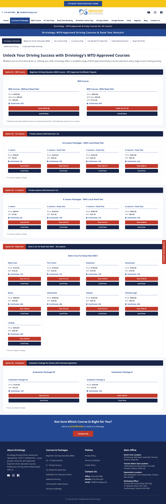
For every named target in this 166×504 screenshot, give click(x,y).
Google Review (117, 20)
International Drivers (120, 41)
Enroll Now (43, 113)
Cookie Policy (90, 465)
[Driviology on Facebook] (161, 12)
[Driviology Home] (91, 14)
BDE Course (36, 20)
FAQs (129, 20)
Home (6, 20)
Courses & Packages (19, 20)
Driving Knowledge (54, 488)
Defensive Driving (11, 46)
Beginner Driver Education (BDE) (37, 41)
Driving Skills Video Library (57, 484)
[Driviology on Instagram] (155, 12)
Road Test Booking (65, 20)
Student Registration (164, 252)
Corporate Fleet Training (32, 46)
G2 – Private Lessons (54, 460)
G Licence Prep (77, 41)
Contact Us (155, 20)
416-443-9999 (9, 12)
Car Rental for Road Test (56, 470)
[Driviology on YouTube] (148, 12)
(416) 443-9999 (97, 476)
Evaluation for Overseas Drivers (59, 474)
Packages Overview (12, 41)
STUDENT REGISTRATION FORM (83, 3)
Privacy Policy (90, 455)
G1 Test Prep (49, 20)
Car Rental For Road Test (97, 41)
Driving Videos (102, 20)
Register (137, 20)
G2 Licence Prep (60, 41)
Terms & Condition (92, 460)
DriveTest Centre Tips (84, 20)
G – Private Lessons (54, 465)
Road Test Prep (139, 41)
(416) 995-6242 (76, 426)
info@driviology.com (28, 12)
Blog (146, 20)
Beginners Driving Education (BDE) (60, 455)
